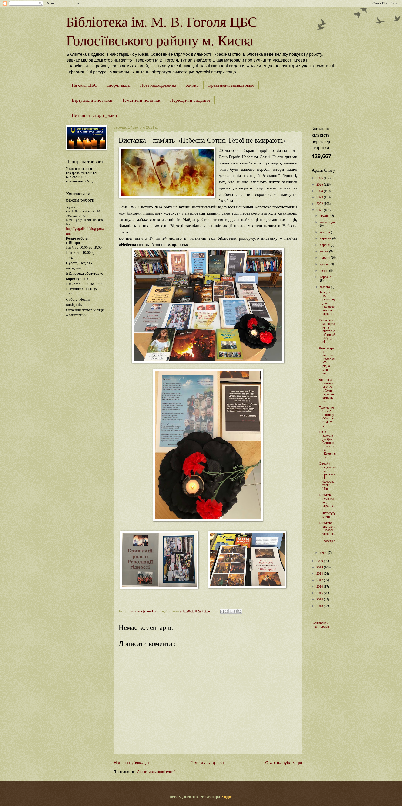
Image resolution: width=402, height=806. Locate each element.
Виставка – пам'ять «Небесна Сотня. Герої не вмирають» (327, 390)
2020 (320, 561)
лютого (325, 287)
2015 (320, 593)
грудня (325, 215)
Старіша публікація (283, 762)
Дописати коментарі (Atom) (156, 771)
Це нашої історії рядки (94, 115)
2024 (320, 191)
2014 (320, 599)
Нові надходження (158, 85)
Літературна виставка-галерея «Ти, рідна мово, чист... (327, 360)
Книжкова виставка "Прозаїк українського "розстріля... (327, 533)
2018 (320, 573)
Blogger (226, 797)
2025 (320, 184)
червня (325, 257)
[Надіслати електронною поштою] (222, 611)
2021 (320, 210)
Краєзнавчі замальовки (231, 85)
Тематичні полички (141, 100)
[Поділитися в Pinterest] (239, 611)
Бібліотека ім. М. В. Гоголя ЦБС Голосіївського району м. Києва (161, 30)
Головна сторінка (207, 762)
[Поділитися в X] (230, 611)
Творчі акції (119, 85)
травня (325, 264)
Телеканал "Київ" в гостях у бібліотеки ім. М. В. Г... (327, 416)
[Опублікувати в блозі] (226, 611)
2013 (320, 606)
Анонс (192, 85)
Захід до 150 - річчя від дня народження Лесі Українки (327, 303)
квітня (324, 270)
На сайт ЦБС (84, 85)
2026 (320, 178)
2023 (320, 197)
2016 (320, 586)
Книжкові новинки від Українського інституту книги (327, 505)
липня (324, 251)
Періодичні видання (190, 100)
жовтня (325, 232)
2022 (320, 204)
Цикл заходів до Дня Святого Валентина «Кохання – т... (327, 444)
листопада (327, 222)
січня (324, 553)
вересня (326, 238)
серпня (325, 245)
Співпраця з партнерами (321, 624)
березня (325, 277)
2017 (320, 580)
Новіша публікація (131, 762)
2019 (320, 567)
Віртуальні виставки (92, 100)
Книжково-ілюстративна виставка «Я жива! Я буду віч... (327, 331)
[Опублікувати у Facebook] (235, 611)
